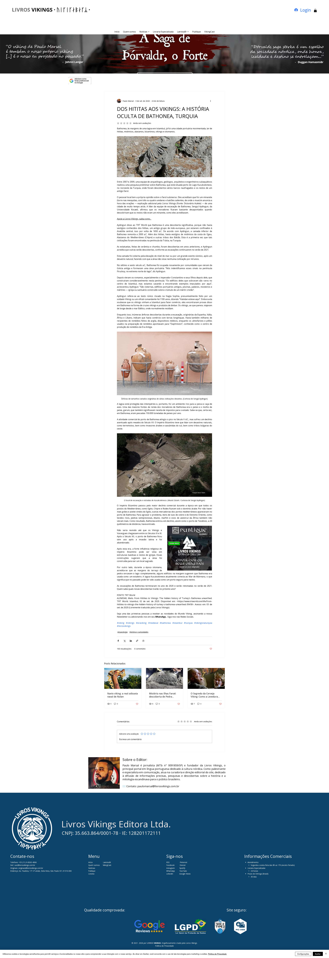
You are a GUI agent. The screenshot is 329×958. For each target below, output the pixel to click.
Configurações (303, 954)
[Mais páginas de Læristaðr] (188, 31)
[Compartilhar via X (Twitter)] (124, 641)
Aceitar (318, 954)
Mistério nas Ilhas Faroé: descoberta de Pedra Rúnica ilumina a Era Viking (164, 695)
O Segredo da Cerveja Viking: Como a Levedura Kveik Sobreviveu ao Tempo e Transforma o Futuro (206, 695)
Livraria (91, 874)
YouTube (183, 871)
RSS (168, 862)
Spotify (182, 868)
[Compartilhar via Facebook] (118, 641)
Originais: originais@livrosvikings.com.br (26, 868)
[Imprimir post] (143, 641)
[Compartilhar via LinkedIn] (131, 641)
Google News (185, 874)
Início (90, 862)
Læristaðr (107, 862)
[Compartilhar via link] (137, 641)
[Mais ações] (210, 100)
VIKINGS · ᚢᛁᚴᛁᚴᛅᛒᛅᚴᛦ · (51, 9)
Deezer (183, 865)
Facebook (170, 865)
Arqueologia (122, 632)
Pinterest (183, 862)
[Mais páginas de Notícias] (148, 31)
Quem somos (94, 865)
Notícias (91, 868)
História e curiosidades (138, 632)
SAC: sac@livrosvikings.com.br (22, 865)
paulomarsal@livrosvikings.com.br (158, 786)
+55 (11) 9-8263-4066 (28, 862)
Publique (91, 871)
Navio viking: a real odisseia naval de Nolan (122, 695)
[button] (315, 10)
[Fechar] (325, 954)
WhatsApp (170, 871)
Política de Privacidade (164, 946)
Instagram (170, 868)
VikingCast (107, 865)
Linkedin (170, 874)
